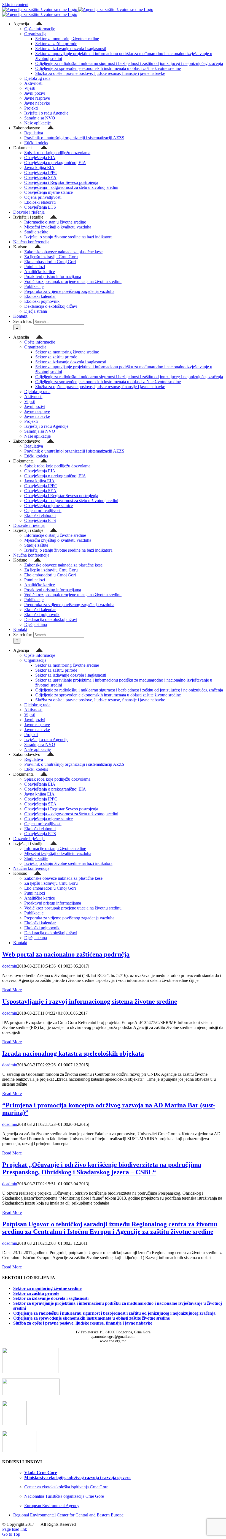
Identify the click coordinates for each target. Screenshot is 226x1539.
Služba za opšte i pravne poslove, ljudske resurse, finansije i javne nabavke (82, 1323)
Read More (12, 989)
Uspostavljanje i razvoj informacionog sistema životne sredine (89, 1001)
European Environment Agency (51, 1505)
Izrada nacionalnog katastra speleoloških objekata (73, 1053)
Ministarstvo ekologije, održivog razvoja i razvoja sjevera (77, 1477)
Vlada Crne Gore (40, 1472)
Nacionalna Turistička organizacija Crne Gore (64, 1496)
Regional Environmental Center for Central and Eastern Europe (68, 1515)
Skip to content (15, 4)
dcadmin (9, 966)
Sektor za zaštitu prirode (36, 1293)
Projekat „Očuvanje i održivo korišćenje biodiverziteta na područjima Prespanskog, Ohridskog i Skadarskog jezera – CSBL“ (101, 1168)
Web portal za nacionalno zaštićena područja (66, 954)
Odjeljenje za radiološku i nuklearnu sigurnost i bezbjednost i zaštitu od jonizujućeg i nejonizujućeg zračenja (114, 1313)
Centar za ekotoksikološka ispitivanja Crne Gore (66, 1486)
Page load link (14, 1529)
